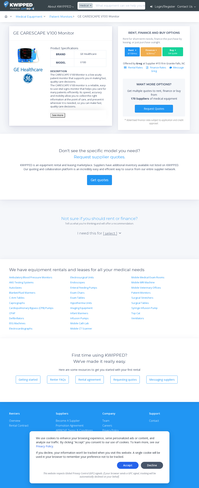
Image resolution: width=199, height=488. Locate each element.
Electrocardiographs (20, 328)
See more (57, 115)
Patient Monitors (141, 292)
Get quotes (99, 180)
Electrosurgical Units (82, 277)
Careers (107, 425)
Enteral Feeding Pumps (83, 287)
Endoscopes (77, 282)
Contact (154, 420)
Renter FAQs (58, 379)
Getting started (28, 379)
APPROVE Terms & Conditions (74, 430)
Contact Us (185, 6)
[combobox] (86, 6)
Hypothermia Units (81, 303)
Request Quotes (154, 108)
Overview (14, 420)
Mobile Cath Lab (79, 323)
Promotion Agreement (70, 425)
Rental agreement (89, 379)
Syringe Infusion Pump (144, 308)
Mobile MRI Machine (143, 282)
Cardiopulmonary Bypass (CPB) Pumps (31, 308)
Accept (127, 465)
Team (105, 420)
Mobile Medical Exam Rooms (147, 277)
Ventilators (137, 318)
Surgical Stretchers (142, 297)
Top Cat (135, 313)
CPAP (12, 313)
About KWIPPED (59, 6)
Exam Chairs (77, 292)
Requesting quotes (125, 379)
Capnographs (17, 303)
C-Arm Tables (16, 297)
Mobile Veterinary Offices (146, 287)
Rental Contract (19, 425)
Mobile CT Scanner (81, 328)
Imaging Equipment (81, 308)
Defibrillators (16, 318)
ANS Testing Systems (21, 282)
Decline (152, 465)
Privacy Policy (44, 446)
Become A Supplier (68, 420)
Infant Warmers (79, 313)
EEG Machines (17, 323)
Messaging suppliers (162, 379)
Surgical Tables (140, 303)
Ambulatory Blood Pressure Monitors (30, 277)
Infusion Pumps (79, 318)
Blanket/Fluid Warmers (22, 292)
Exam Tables (77, 297)
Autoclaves (15, 287)
